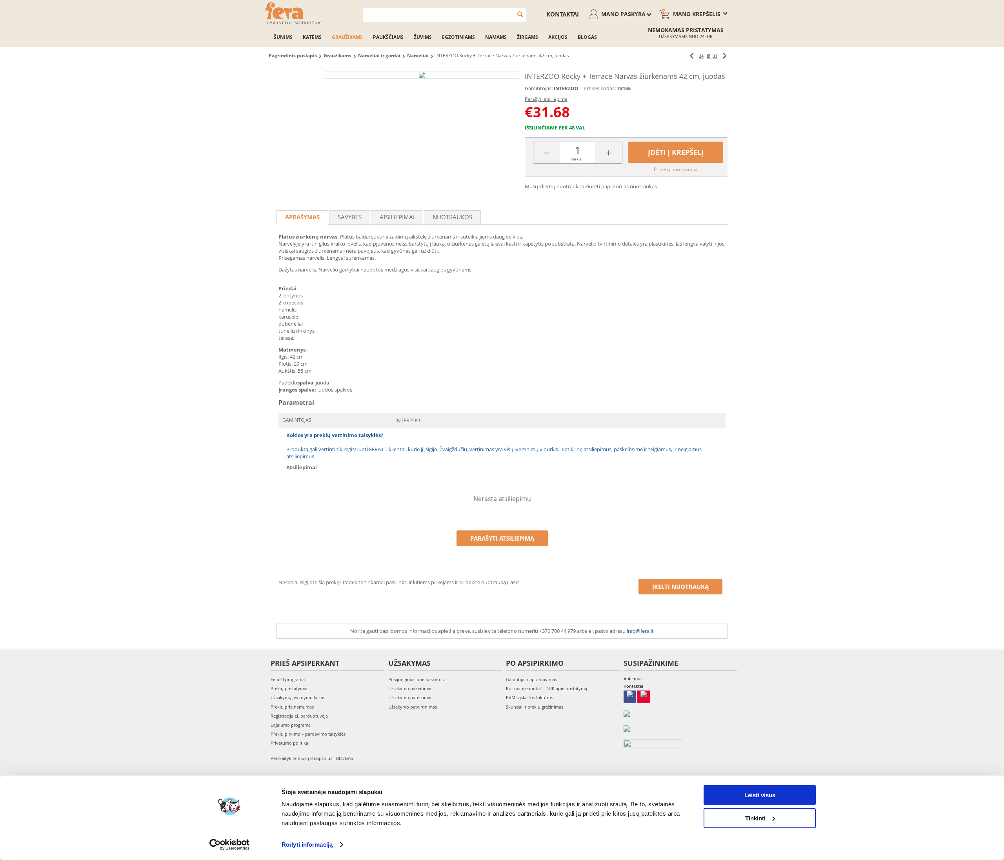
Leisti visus (759, 795)
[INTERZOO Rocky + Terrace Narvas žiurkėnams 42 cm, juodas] (422, 74)
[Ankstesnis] (692, 56)
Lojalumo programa (291, 725)
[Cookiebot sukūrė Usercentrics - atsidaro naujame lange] (229, 845)
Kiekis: (577, 159)
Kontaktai (562, 14)
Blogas (587, 37)
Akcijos (557, 37)
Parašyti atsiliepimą (546, 99)
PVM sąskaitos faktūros (529, 697)
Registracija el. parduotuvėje (299, 716)
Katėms (312, 37)
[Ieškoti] (520, 14)
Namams (496, 37)
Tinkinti (755, 817)
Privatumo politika (289, 743)
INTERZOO (566, 88)
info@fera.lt (640, 630)
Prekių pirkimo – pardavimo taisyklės (308, 734)
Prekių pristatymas (289, 688)
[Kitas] (724, 56)
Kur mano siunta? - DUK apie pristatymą (546, 688)
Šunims (283, 37)
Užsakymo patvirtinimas (412, 707)
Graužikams (347, 37)
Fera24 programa (288, 679)
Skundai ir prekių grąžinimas (534, 707)
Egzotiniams (458, 37)
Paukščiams (388, 37)
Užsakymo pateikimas (410, 697)
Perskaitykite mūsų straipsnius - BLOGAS (312, 758)
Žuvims (423, 37)
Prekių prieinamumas (292, 707)
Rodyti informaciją (307, 844)
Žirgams (527, 37)
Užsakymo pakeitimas (410, 688)
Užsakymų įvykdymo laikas (298, 697)
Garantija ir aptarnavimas (531, 679)
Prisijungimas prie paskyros (416, 679)
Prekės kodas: (600, 88)
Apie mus (633, 678)
